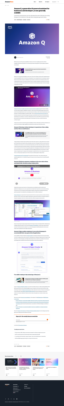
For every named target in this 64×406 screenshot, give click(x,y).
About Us (40, 1)
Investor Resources (16, 389)
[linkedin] (14, 399)
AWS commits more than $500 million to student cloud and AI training (11, 368)
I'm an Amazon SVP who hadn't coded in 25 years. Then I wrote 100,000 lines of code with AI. (30, 336)
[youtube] (17, 399)
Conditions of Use (10, 401)
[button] (36, 1)
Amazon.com (15, 388)
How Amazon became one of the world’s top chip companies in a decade (38, 368)
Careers (25, 384)
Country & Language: (16, 391)
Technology (24, 19)
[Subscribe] (47, 319)
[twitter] (12, 399)
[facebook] (6, 399)
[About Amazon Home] (7, 384)
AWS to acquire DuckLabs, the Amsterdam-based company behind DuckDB (27, 334)
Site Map (25, 386)
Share (48, 19)
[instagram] (9, 399)
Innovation (28, 19)
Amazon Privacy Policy (18, 321)
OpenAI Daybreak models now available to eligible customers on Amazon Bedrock (24, 368)
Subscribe (53, 1)
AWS (8, 5)
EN (14, 392)
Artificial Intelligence (19, 19)
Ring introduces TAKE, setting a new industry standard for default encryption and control (30, 332)
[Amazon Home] (9, 1)
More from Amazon (27, 388)
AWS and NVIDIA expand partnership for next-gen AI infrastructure (26, 338)
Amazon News (15, 384)
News (35, 1)
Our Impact (47, 1)
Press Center (15, 386)
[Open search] (58, 2)
